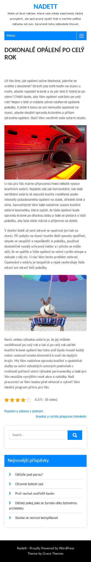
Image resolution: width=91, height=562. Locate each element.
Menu (11, 36)
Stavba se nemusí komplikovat (36, 518)
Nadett (45, 7)
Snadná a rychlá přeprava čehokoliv (61, 416)
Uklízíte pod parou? (29, 475)
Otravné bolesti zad (29, 484)
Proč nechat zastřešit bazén (34, 494)
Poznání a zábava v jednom (23, 411)
